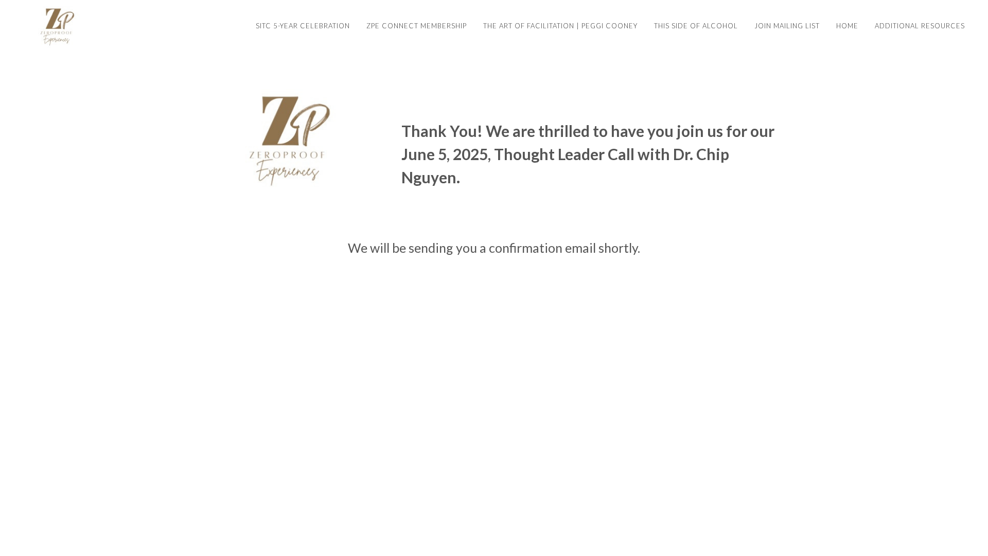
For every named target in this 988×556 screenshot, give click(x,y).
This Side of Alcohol (696, 26)
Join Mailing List (787, 26)
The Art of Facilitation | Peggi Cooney (560, 26)
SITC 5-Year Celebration (303, 26)
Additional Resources (920, 26)
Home (847, 26)
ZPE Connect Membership (416, 26)
